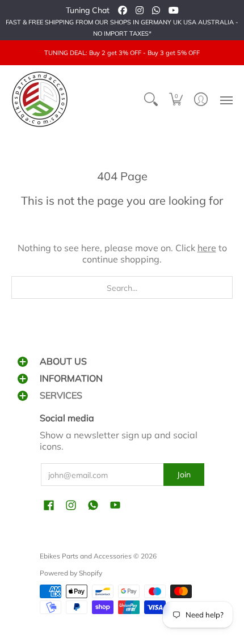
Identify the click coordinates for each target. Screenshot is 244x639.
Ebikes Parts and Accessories (86, 556)
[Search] (150, 99)
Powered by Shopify (71, 573)
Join (184, 474)
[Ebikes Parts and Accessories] (39, 99)
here (206, 247)
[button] (175, 99)
